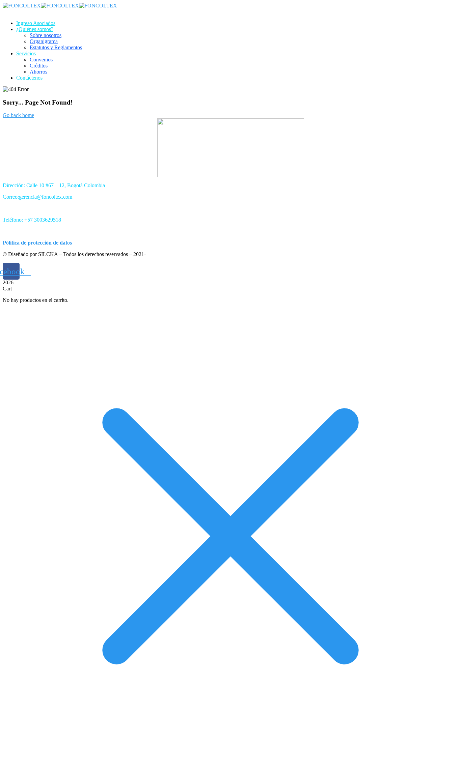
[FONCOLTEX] (22, 5)
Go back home (18, 115)
